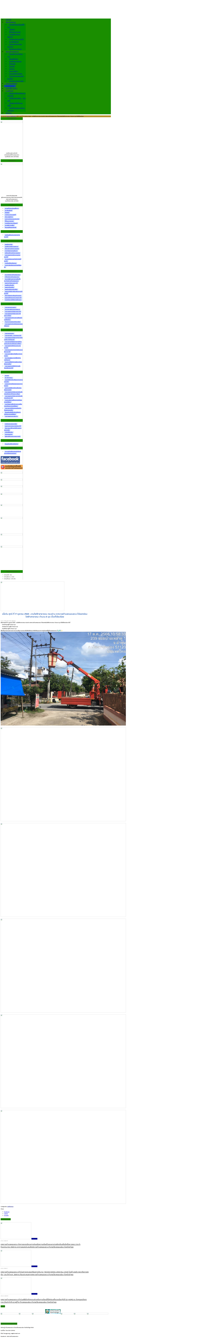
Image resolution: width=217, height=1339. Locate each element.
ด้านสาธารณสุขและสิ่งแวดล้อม (12, 322)
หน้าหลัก (8, 20)
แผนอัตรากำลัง (8, 244)
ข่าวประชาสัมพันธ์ (11, 83)
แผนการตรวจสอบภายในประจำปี (13, 426)
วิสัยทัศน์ (12, 29)
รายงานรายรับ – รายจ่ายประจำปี (13, 335)
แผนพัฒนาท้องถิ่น (9, 285)
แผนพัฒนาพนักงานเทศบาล (11, 246)
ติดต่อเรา (9, 113)
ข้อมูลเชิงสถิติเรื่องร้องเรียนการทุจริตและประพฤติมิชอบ (12, 413)
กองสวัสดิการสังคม (15, 74)
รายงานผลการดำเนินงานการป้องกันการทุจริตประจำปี (13, 397)
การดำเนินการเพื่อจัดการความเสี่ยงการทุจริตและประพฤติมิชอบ (13, 405)
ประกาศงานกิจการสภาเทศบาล (12, 309)
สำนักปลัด (12, 64)
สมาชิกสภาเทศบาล (15, 61)
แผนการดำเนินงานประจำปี (11, 283)
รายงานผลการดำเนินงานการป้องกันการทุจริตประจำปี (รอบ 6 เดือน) (13, 393)
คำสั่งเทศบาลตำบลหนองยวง (12, 277)
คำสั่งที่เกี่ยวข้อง (9, 432)
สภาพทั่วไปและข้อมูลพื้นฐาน (12, 208)
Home (8, 116)
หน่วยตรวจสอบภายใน (16, 81)
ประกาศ (7, 375)
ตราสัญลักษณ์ (14, 42)
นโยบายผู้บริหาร (9, 217)
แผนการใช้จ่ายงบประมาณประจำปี (13, 298)
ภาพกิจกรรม (10, 86)
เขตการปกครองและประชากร (14, 45)
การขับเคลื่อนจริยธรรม (10, 263)
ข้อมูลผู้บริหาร (13, 59)
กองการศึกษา (13, 71)
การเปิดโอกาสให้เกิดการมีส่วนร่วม (13, 300)
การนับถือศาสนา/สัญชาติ (13, 35)
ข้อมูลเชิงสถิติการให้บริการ (11, 444)
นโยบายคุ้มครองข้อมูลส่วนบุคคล (13, 295)
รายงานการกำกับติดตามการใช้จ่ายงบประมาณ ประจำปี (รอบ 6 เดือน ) (13, 343)
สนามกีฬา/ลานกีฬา (9, 225)
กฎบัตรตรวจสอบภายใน (11, 424)
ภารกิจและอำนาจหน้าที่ (16, 39)
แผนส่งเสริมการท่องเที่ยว (11, 289)
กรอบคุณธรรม (8, 434)
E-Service (9, 91)
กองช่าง (11, 69)
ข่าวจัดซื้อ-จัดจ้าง (11, 88)
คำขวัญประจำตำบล (15, 49)
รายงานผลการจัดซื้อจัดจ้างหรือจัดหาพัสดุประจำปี (12, 367)
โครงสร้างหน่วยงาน (12, 51)
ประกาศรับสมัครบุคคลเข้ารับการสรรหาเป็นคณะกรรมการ (12, 452)
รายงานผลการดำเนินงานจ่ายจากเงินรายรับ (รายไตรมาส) (13, 339)
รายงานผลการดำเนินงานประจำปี (13, 311)
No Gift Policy (8, 378)
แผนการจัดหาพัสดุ (9, 287)
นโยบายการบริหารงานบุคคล (12, 249)
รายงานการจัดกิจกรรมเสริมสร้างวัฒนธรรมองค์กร (12, 409)
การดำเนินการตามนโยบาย (11, 251)
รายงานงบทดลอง (9, 333)
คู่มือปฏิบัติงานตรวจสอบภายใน (12, 436)
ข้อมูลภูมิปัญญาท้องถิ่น (10, 227)
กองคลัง (12, 66)
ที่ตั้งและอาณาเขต (15, 32)
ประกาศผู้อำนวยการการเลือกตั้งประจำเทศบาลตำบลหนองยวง (12, 280)
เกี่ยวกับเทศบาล (11, 22)
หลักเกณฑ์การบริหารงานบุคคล (12, 253)
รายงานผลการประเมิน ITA (11, 416)
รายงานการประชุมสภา (10, 307)
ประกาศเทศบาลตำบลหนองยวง (12, 275)
